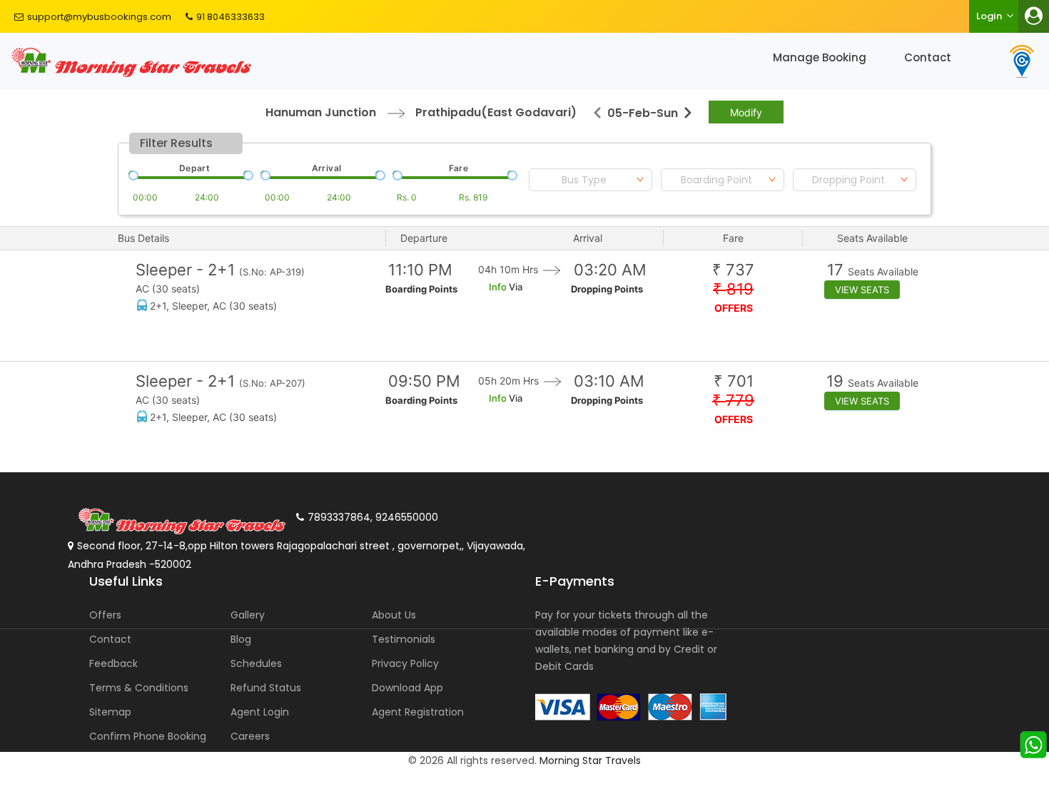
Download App (407, 688)
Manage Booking (819, 57)
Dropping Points (607, 289)
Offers (105, 615)
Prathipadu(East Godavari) (496, 112)
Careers (250, 736)
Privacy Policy (405, 663)
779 (733, 400)
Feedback (113, 663)
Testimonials (403, 639)
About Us (394, 615)
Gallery (247, 615)
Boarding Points (421, 289)
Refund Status (265, 688)
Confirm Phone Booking (147, 736)
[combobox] (590, 179)
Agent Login (259, 712)
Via (514, 286)
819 (733, 289)
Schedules (256, 663)
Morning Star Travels (590, 760)
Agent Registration (418, 712)
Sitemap (110, 712)
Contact (927, 57)
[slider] (132, 174)
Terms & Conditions (138, 688)
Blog (240, 639)
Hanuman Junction (320, 112)
